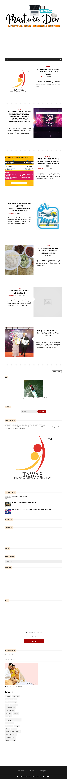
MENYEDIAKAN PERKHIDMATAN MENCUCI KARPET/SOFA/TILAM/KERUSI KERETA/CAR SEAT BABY (19, 207)
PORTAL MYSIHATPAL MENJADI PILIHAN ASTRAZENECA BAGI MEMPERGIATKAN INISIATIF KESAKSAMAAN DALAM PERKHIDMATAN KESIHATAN (19, 117)
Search (41, 411)
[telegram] (47, 90)
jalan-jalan (14, 705)
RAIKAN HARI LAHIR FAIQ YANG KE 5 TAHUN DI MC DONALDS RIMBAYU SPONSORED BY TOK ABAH (48, 162)
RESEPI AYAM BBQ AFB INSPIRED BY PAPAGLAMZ (25, 503)
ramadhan (9, 726)
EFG (7, 702)
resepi (16, 726)
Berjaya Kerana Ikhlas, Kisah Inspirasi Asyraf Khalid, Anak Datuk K (48, 333)
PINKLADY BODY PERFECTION (13, 719)
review (14, 729)
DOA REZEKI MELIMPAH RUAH (19, 496)
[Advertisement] (33, 43)
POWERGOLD (9, 723)
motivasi (16, 713)
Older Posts (56, 372)
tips (14, 734)
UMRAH (8, 740)
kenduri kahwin (10, 710)
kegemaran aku (10, 707)
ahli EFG (8, 696)
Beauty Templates (45, 776)
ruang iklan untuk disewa (13, 731)
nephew (8, 716)
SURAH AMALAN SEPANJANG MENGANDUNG (19, 291)
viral (14, 740)
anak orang (16, 696)
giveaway (13, 702)
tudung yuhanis (10, 737)
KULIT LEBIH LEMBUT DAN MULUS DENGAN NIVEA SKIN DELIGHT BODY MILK (31, 509)
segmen (8, 734)
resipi (7, 729)
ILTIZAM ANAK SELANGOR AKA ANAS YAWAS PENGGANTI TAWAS (48, 71)
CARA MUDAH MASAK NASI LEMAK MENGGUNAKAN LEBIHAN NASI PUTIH (48, 250)
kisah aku (8, 713)
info (7, 705)
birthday (8, 699)
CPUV (14, 699)
